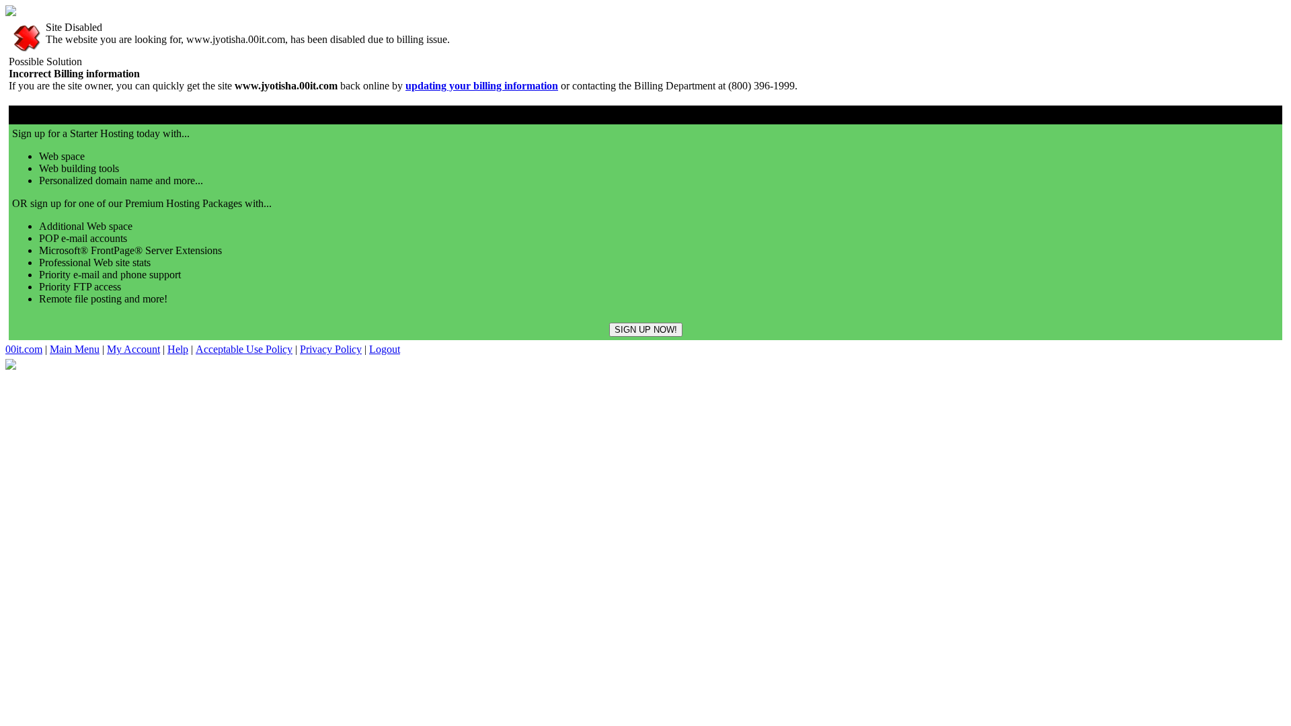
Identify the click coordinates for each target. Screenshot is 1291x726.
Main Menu (75, 349)
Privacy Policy (331, 349)
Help (177, 349)
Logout (384, 349)
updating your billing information (481, 85)
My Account (133, 349)
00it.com (23, 349)
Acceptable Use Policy (244, 349)
